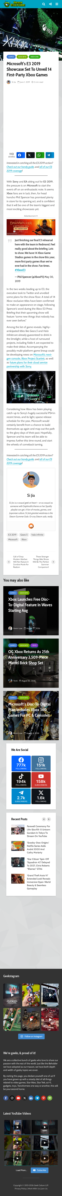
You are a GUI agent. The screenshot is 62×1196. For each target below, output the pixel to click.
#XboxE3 (20, 270)
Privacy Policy (20, 1188)
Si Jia (13, 82)
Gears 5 (24, 534)
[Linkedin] (30, 1098)
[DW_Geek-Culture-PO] (31, 227)
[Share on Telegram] (50, 155)
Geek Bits (22, 57)
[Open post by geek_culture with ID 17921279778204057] (50, 995)
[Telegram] (37, 1098)
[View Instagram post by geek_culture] (18, 1004)
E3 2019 (12, 534)
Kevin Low (17, 628)
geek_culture (11, 986)
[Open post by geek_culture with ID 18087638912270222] (12, 995)
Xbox (24, 539)
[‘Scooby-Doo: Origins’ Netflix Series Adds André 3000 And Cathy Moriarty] (17, 845)
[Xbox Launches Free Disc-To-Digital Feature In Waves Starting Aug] (31, 610)
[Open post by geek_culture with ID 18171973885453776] (31, 995)
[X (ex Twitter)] (24, 1098)
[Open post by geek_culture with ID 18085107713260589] (50, 1019)
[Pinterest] (43, 1098)
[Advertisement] (31, 117)
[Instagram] (12, 1098)
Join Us (44, 1188)
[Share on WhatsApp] (40, 155)
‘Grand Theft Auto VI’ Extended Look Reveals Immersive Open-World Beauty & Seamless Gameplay (39, 882)
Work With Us (34, 1188)
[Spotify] (49, 1098)
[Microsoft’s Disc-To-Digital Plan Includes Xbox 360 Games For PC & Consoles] (31, 715)
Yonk (15, 680)
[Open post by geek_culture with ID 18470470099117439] (31, 1019)
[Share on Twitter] (30, 155)
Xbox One (35, 57)
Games (11, 57)
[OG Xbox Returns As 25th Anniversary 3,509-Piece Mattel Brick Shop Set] (31, 663)
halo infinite (37, 534)
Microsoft (13, 539)
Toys (34, 645)
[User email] (31, 526)
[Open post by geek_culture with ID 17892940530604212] (12, 1019)
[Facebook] (5, 1098)
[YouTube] (18, 1098)
